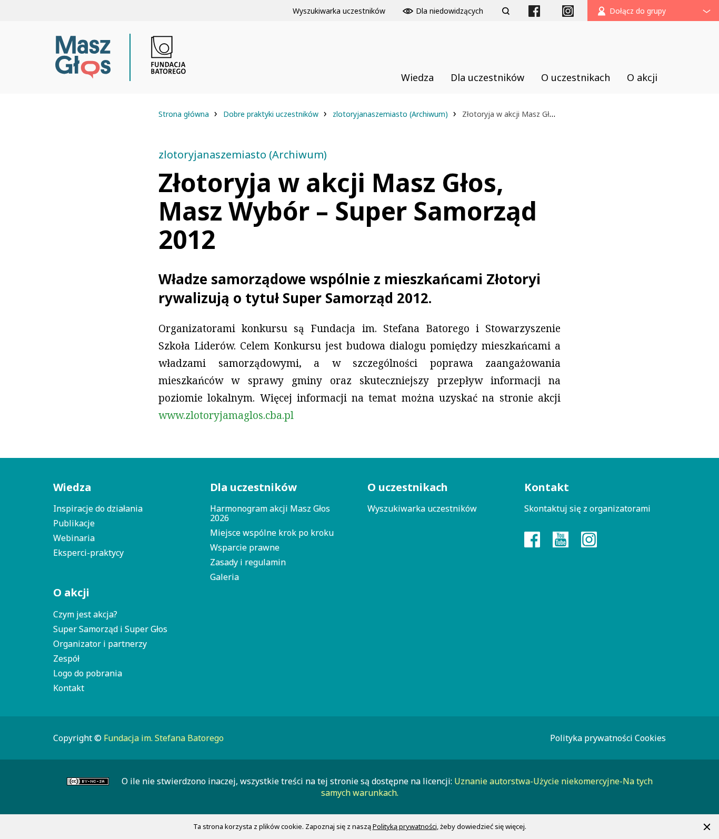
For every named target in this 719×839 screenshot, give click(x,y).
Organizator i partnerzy (100, 644)
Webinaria (74, 538)
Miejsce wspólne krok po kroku (272, 532)
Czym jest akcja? (85, 614)
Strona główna (184, 114)
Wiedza (72, 487)
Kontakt (68, 688)
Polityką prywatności (405, 826)
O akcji (71, 592)
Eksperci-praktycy (88, 552)
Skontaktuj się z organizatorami (587, 508)
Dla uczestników (253, 487)
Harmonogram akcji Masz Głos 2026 (270, 513)
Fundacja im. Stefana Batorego (164, 738)
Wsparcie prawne (244, 547)
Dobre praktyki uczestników (272, 114)
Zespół (66, 658)
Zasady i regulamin (248, 562)
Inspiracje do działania (98, 508)
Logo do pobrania (87, 673)
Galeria (224, 577)
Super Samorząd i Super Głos (110, 629)
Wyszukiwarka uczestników (422, 508)
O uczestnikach (407, 487)
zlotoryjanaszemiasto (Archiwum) (391, 114)
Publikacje (74, 523)
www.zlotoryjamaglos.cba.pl (226, 415)
